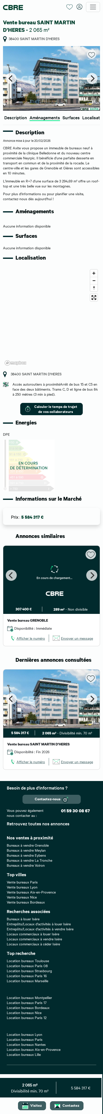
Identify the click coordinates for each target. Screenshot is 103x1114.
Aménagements (45, 117)
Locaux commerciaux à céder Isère (33, 943)
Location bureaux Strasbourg (29, 970)
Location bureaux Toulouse (28, 960)
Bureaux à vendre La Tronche (29, 860)
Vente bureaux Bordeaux (26, 902)
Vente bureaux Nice (22, 897)
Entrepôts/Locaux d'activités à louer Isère (39, 923)
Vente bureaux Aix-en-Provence (31, 892)
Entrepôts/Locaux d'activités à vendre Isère (40, 928)
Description (15, 117)
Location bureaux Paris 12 (26, 1017)
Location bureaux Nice (24, 1012)
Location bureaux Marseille (27, 980)
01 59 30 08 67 (75, 811)
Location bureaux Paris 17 (26, 1002)
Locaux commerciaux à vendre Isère (34, 938)
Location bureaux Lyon (24, 1034)
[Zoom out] (94, 280)
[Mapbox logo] (15, 363)
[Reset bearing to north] (94, 287)
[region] (51, 317)
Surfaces (71, 117)
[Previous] (11, 78)
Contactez (70, 1105)
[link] (27, 638)
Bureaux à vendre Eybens (26, 855)
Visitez (36, 1105)
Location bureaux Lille (24, 1054)
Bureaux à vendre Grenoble (28, 845)
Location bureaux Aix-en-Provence (33, 1049)
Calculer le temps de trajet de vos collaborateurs (55, 409)
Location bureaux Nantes (26, 1044)
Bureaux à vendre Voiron (26, 865)
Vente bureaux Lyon (22, 886)
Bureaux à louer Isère (23, 918)
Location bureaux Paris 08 (27, 965)
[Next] (92, 78)
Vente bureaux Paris (22, 881)
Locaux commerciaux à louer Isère (33, 933)
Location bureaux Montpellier (29, 997)
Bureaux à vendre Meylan (26, 850)
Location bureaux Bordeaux (28, 1007)
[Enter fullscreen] (94, 297)
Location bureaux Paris (24, 1039)
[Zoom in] (94, 273)
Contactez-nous (47, 798)
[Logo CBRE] (32, 7)
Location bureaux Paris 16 (27, 975)
